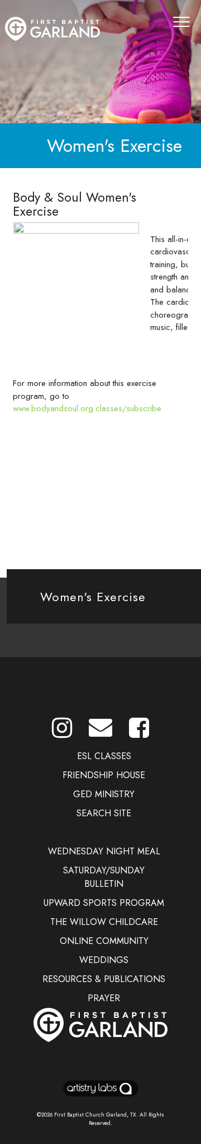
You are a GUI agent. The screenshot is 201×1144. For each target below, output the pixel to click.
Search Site (103, 813)
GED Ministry (104, 794)
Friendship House (104, 775)
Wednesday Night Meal (104, 851)
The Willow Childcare (104, 921)
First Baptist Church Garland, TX (95, 1114)
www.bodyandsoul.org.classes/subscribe (87, 408)
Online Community (104, 940)
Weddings (103, 960)
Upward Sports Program (104, 902)
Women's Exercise (93, 597)
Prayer (104, 998)
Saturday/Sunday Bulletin (104, 877)
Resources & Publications (103, 979)
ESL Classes (104, 756)
